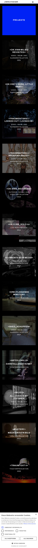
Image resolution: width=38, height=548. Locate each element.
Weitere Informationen (30, 523)
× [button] (36, 514)
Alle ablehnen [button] (28, 538)
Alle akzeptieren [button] (10, 538)
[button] (33, 2)
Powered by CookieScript (19, 546)
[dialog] (19, 530)
